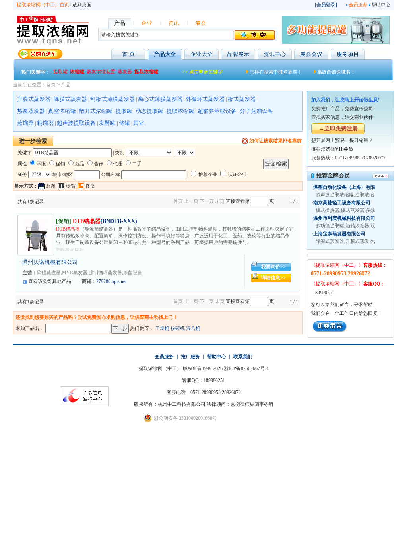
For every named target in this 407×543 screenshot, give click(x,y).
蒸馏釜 (25, 123)
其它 (138, 123)
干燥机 (162, 328)
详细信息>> (273, 278)
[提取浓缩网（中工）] (53, 44)
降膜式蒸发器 (70, 99)
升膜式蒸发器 (33, 99)
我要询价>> (273, 267)
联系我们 (242, 356)
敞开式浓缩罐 (95, 111)
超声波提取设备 (76, 123)
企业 (146, 23)
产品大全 (165, 54)
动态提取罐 (149, 111)
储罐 (124, 123)
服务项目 (348, 54)
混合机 (193, 328)
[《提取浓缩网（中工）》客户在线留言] (330, 330)
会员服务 (358, 5)
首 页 (128, 54)
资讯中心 (275, 54)
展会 (200, 23)
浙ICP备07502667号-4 (246, 368)
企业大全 (201, 54)
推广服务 (190, 356)
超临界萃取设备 (217, 111)
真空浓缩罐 (62, 111)
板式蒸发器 (242, 99)
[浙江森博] (336, 42)
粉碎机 (178, 328)
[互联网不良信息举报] (85, 404)
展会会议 (311, 54)
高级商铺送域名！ (336, 72)
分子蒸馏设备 (256, 111)
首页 (51, 84)
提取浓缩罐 (180, 111)
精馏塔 (45, 123)
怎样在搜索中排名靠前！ (276, 72)
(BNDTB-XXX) (105, 221)
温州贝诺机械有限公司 (50, 262)
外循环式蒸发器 (205, 99)
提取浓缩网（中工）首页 (43, 5)
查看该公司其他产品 (49, 281)
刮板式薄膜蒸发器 (112, 99)
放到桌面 (81, 5)
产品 (65, 84)
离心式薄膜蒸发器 (160, 99)
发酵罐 (107, 123)
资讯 (173, 23)
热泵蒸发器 (31, 111)
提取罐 (124, 111)
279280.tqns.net (111, 281)
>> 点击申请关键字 (202, 72)
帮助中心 (380, 5)
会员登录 (325, 5)
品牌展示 (238, 54)
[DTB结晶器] (36, 249)
